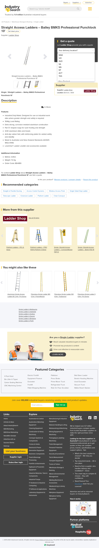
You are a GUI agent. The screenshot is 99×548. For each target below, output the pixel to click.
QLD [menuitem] (60, 61)
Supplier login (16, 457)
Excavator (31, 382)
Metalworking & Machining (58, 428)
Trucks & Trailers (54, 464)
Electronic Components (37, 454)
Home (6, 419)
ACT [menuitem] (60, 73)
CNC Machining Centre (12, 386)
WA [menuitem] (60, 67)
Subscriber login (16, 462)
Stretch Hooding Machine (83, 378)
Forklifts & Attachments (37, 464)
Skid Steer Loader (81, 375)
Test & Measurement (56, 457)
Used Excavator (80, 382)
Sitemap (6, 446)
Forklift (30, 385)
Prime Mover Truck (58, 382)
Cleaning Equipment (36, 428)
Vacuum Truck (79, 385)
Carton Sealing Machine (13, 382)
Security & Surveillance (56, 454)
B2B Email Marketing (11, 432)
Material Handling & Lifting (58, 425)
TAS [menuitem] (60, 76)
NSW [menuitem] (61, 55)
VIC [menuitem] (60, 58)
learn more (57, 354)
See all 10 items (34, 218)
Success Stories (9, 443)
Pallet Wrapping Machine (37, 388)
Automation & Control (36, 419)
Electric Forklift (33, 375)
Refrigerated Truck (58, 385)
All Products (6, 22)
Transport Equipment (56, 461)
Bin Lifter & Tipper (11, 379)
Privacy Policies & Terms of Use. (44, 540)
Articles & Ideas (9, 422)
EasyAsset (79, 484)
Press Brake (55, 378)
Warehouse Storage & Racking (22, 22)
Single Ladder (39, 22)
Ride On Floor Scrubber (60, 388)
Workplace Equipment (56, 492)
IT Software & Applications (38, 489)
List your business (16, 451)
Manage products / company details (67, 180)
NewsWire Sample (10, 436)
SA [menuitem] (60, 64)
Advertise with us (9, 439)
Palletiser (54, 375)
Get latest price (13, 31)
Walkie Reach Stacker (82, 388)
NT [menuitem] (60, 70)
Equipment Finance (35, 378)
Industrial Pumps (34, 479)
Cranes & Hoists (34, 444)
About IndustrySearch (11, 426)
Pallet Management (55, 444)
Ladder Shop (14, 35)
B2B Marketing (9, 429)
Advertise (88, 3)
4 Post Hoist (8, 376)
